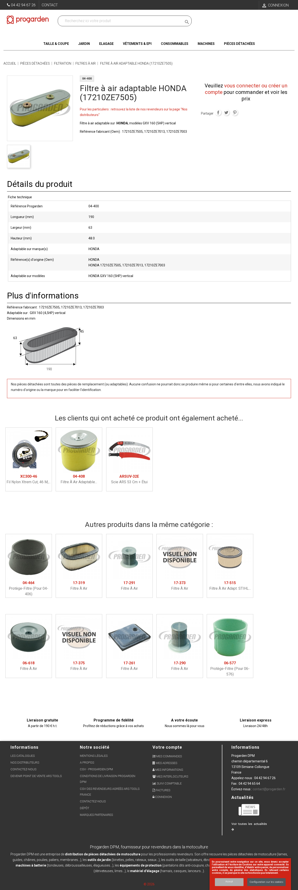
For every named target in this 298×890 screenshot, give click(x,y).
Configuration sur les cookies (266, 881)
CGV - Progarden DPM (96, 769)
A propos (87, 762)
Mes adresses (166, 763)
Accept (229, 881)
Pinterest (235, 112)
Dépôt (84, 808)
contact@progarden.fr (269, 789)
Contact (50, 5)
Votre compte (167, 747)
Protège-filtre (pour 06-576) (230, 668)
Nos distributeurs (24, 762)
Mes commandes (169, 756)
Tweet (226, 112)
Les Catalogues (22, 756)
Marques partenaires (96, 815)
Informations (245, 747)
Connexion (163, 797)
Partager (218, 112)
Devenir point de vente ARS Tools (36, 776)
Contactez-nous (23, 769)
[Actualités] (249, 809)
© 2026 (149, 884)
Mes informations (169, 769)
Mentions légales (94, 756)
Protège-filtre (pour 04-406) (28, 588)
